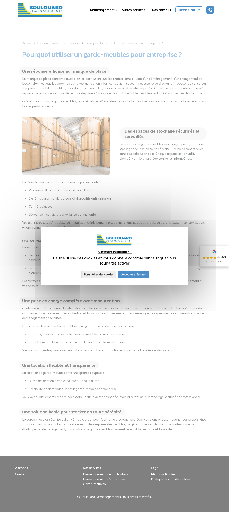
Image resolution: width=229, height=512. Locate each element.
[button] (210, 10)
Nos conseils (161, 9)
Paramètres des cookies (99, 274)
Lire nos (214, 261)
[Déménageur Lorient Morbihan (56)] (40, 9)
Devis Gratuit (189, 10)
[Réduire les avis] (199, 256)
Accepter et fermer (133, 274)
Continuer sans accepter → (115, 251)
